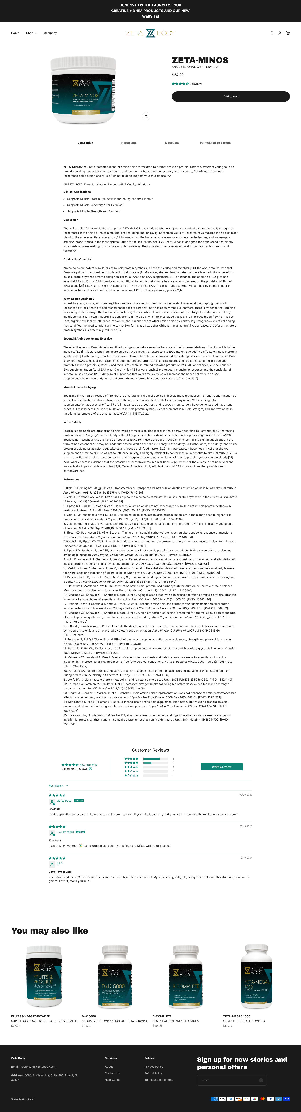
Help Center (113, 1079)
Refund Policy (154, 1073)
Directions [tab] (172, 142)
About (109, 1066)
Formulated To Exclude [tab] (215, 142)
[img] (57, 795)
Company (50, 33)
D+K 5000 (89, 1016)
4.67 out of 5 (88, 765)
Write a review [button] (222, 767)
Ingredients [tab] (129, 142)
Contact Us (112, 1073)
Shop (29, 33)
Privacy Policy (154, 1066)
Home (15, 33)
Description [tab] (85, 142)
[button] (181, 83)
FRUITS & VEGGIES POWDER (30, 1016)
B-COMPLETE (162, 1016)
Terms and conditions (159, 1079)
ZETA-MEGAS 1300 (236, 1016)
